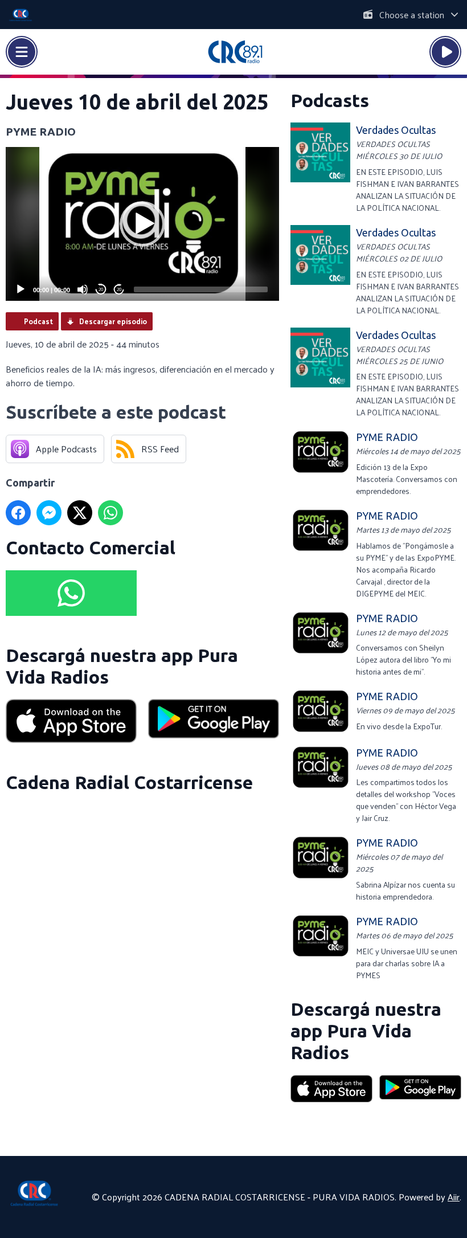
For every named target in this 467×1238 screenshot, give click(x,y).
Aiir (454, 1196)
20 (101, 289)
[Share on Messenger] (49, 512)
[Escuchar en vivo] (445, 52)
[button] (142, 224)
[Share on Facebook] (18, 512)
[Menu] (22, 52)
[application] (142, 224)
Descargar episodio (113, 321)
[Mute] (82, 289)
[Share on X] (79, 512)
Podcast (38, 321)
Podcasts (329, 100)
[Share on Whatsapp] (110, 512)
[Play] (20, 289)
